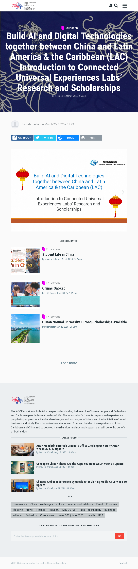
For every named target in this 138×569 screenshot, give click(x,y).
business (110, 509)
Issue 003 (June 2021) (71, 515)
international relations (80, 504)
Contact (123, 563)
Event (99, 504)
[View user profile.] (15, 124)
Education (71, 28)
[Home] (24, 5)
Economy (111, 504)
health (91, 515)
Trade (81, 509)
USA (100, 515)
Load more (69, 363)
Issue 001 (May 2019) (62, 509)
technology (94, 509)
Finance (40, 509)
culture (60, 504)
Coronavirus (47, 515)
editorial (17, 515)
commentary (20, 504)
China (33, 504)
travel (29, 509)
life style (18, 509)
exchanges (46, 504)
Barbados (31, 515)
